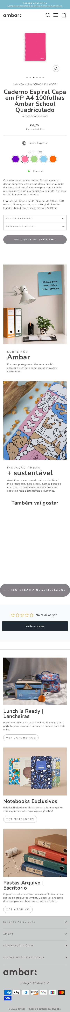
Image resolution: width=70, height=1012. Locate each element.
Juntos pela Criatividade (24, 957)
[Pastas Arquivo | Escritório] (35, 853)
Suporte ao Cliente (19, 922)
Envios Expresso (19, 218)
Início (15, 84)
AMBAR (8, 934)
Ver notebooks (20, 819)
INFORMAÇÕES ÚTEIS (18, 945)
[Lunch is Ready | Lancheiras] (35, 682)
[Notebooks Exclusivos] (35, 771)
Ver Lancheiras (21, 737)
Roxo (15, 159)
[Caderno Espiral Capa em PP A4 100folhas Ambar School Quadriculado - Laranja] (23, 560)
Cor (35, 151)
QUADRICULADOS (45, 84)
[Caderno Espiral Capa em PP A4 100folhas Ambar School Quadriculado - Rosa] (10, 560)
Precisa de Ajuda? (20, 226)
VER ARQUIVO (18, 909)
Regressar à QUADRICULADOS (38, 590)
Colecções (26, 84)
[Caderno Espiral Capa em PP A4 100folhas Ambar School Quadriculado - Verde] (14, 560)
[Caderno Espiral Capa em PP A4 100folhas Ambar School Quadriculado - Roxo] (5, 560)
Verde (34, 159)
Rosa (25, 159)
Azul (43, 159)
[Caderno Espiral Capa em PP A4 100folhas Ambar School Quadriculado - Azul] (19, 560)
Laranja (53, 159)
